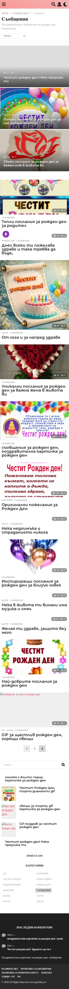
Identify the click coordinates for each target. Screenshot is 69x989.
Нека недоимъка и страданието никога (25, 530)
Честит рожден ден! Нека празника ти (33, 79)
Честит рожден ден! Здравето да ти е (29, 949)
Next (42, 748)
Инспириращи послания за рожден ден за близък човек (31, 583)
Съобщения (8, 218)
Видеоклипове (12, 884)
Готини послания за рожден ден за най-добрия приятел (32, 121)
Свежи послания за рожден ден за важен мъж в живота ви (31, 163)
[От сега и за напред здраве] (34, 295)
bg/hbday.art (10, 969)
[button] (4, 4)
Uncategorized (12, 879)
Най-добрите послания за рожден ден (29, 683)
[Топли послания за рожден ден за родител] (34, 197)
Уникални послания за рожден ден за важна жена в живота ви (33, 390)
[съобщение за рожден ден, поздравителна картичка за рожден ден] (34, 420)
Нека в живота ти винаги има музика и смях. (34, 607)
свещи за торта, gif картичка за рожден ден (39, 807)
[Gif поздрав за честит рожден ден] (9, 829)
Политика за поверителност (20, 972)
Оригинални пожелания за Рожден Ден (30, 506)
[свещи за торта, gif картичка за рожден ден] (9, 811)
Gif (3, 730)
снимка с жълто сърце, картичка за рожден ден (25, 778)
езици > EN (8, 976)
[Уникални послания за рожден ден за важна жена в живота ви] (34, 361)
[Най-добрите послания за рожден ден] (34, 657)
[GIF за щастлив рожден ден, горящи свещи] (34, 709)
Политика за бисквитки (36, 969)
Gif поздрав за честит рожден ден (38, 825)
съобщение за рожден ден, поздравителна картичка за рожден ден (32, 451)
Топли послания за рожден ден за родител (34, 223)
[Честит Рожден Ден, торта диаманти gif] (9, 793)
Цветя (40, 901)
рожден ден (8, 241)
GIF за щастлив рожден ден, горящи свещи (32, 736)
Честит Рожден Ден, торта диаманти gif (37, 789)
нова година (44, 879)
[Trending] (6, 234)
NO (19, 976)
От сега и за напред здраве (31, 337)
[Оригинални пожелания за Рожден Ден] (34, 479)
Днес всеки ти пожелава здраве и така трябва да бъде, (29, 249)
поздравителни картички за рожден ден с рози (35, 938)
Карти (5, 333)
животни (8, 890)
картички (7, 500)
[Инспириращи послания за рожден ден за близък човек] (34, 556)
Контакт (46, 972)
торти (40, 896)
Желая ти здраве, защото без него (34, 630)
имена (7, 896)
